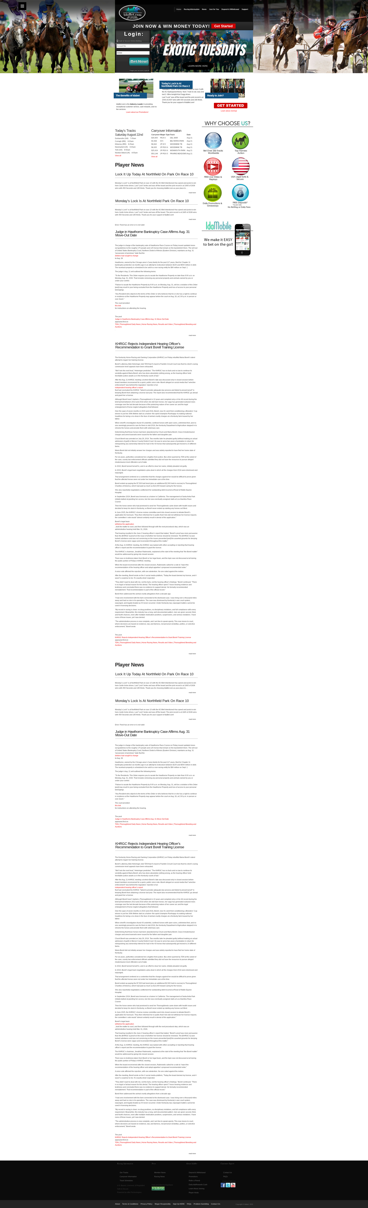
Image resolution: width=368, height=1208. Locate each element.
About (117, 1204)
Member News (160, 1173)
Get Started (223, 26)
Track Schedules (126, 1181)
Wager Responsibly (163, 1204)
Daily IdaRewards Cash (198, 1185)
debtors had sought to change (126, 256)
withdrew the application (124, 524)
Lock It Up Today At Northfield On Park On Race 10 (154, 174)
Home (178, 9)
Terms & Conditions (130, 1204)
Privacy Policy (146, 1204)
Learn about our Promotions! (137, 112)
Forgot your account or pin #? (139, 70)
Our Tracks (124, 1173)
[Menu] (22, 6)
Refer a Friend (194, 1181)
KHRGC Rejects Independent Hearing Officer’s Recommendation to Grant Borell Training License (149, 345)
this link (118, 306)
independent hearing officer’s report (129, 388)
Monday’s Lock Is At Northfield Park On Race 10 (152, 201)
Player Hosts (194, 1193)
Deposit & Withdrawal (230, 9)
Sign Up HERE (179, 1204)
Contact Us (227, 1173)
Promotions (193, 1177)
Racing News (159, 1177)
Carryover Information (128, 1177)
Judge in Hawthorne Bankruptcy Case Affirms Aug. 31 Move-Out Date (152, 233)
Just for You (214, 9)
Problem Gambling (201, 1204)
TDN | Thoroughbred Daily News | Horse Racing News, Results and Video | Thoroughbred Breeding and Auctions (155, 325)
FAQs (189, 1204)
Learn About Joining (196, 1189)
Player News (129, 165)
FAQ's (225, 1177)
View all (118, 156)
